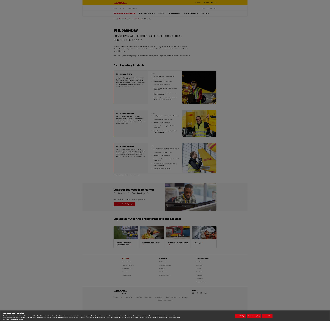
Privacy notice (13, 319)
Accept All (267, 316)
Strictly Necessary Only (254, 316)
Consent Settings (240, 316)
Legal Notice (20, 319)
